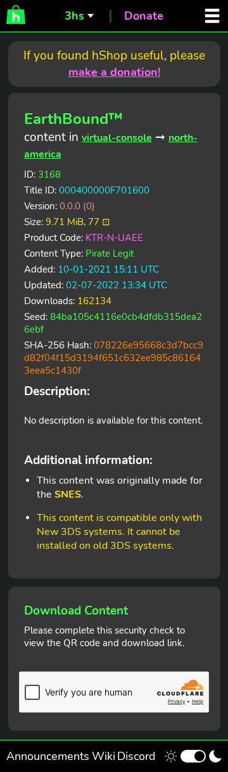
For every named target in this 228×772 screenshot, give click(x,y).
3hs (74, 15)
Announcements (47, 756)
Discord (136, 756)
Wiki (103, 756)
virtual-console (117, 138)
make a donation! (114, 72)
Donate (143, 15)
